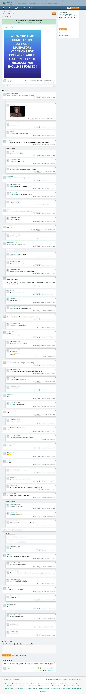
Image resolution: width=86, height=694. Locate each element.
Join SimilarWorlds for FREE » (29, 22)
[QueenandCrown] (4, 316)
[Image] (3, 644)
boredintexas (9, 410)
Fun (28, 683)
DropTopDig (9, 176)
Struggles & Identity (20, 688)
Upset (47, 683)
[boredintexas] (4, 412)
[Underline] (20, 644)
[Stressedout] (4, 495)
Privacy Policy (73, 679)
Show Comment (19, 529)
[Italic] (17, 644)
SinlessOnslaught (10, 242)
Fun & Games (4, 11)
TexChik (8, 209)
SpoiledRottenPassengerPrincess (14, 427)
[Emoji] (9, 644)
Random (9, 11)
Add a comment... (8, 641)
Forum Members (64, 35)
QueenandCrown (10, 315)
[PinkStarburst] (4, 227)
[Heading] (25, 644)
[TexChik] (4, 210)
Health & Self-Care (77, 688)
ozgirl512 (8, 140)
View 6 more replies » (10, 101)
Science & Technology (32, 688)
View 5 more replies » (10, 250)
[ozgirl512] (4, 141)
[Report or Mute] (54, 26)
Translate (47, 82)
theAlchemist (9, 452)
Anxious (41, 683)
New (5, 90)
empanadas (9, 604)
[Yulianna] (4, 395)
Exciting (15, 683)
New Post (63, 29)
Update (79, 683)
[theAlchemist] (4, 453)
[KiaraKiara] (5, 668)
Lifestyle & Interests (57, 685)
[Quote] (31, 644)
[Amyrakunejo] (4, 461)
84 (40, 80)
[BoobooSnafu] (8, 105)
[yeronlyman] (4, 445)
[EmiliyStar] (4, 555)
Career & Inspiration (21, 685)
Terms (79, 679)
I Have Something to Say (8, 13)
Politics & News (76, 685)
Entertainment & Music (44, 685)
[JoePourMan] (5, 81)
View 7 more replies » (10, 148)
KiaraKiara (9, 667)
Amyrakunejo (9, 460)
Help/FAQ (65, 679)
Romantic (54, 683)
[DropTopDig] (4, 177)
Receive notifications (21, 655)
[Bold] (14, 644)
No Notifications (10, 16)
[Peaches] (4, 362)
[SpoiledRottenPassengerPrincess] (4, 428)
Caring (61, 683)
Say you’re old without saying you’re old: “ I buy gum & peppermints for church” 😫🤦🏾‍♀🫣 (28, 663)
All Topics (43, 691)
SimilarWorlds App (52, 679)
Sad (67, 683)
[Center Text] (22, 644)
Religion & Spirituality (44, 688)
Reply (44, 97)
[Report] (55, 93)
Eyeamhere (13, 548)
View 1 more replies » (10, 501)
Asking (72, 683)
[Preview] (13, 655)
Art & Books (67, 685)
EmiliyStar (13, 105)
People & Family (10, 685)
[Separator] (28, 644)
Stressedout (9, 493)
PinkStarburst (14, 153)
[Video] (6, 644)
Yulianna (8, 394)
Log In (69, 7)
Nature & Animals (56, 688)
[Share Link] (40, 670)
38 (45, 667)
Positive (8, 683)
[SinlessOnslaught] (4, 243)
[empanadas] (4, 605)
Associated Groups (64, 33)
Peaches (8, 361)
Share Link (52, 82)
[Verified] (12, 176)
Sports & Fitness (66, 688)
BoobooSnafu (13, 104)
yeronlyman (9, 444)
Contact (59, 679)
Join (54, 13)
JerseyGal (9, 331)
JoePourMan (9, 80)
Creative (22, 683)
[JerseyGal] (4, 332)
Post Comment (6, 655)
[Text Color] (11, 644)
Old (8, 90)
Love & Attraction (10, 688)
